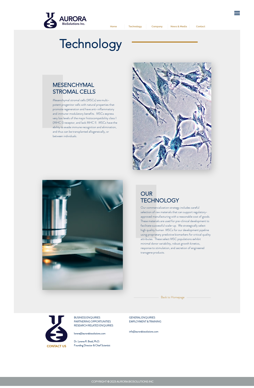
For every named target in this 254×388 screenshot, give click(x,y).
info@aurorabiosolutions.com (143, 331)
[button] (237, 13)
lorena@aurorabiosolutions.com (89, 333)
